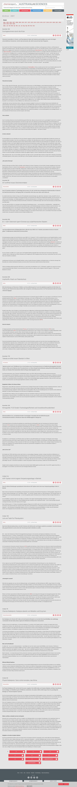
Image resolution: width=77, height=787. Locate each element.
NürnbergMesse (31, 67)
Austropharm (22, 167)
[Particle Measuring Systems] (69, 32)
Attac (15, 298)
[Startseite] (10, 4)
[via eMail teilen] (60, 35)
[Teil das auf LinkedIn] (58, 35)
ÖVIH (14, 330)
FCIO (50, 329)
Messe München (38, 50)
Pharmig (24, 329)
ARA (31, 594)
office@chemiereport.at (13, 781)
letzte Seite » (32, 762)
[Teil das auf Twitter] (55, 35)
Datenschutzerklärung (19, 786)
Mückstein (53, 242)
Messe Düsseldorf (7, 51)
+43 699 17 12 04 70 (53, 781)
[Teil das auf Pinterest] (34, 777)
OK (63, 784)
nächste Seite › (49, 759)
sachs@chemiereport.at (33, 781)
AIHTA (41, 319)
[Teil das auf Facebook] (53, 35)
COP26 (37, 425)
